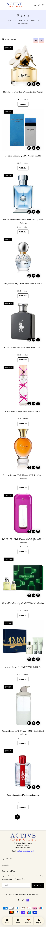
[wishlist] (38, 5)
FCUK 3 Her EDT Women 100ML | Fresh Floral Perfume (23, 541)
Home (9, 20)
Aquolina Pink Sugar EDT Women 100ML (23, 411)
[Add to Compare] (29, 84)
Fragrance (33, 20)
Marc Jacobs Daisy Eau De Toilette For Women (23, 91)
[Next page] (28, 817)
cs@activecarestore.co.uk (25, 851)
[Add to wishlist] (38, 84)
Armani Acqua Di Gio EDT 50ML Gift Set (23, 667)
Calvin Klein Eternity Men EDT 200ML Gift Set (23, 603)
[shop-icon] (27, 900)
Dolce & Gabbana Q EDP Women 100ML (23, 155)
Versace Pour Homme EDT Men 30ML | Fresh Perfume (23, 221)
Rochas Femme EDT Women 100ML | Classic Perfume (23, 477)
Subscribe (37, 885)
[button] (3, 5)
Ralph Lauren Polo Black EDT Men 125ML (23, 347)
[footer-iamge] (23, 840)
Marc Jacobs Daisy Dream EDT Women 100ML (23, 283)
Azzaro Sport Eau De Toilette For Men (23, 794)
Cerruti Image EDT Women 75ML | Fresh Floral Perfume (23, 732)
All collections (20, 20)
